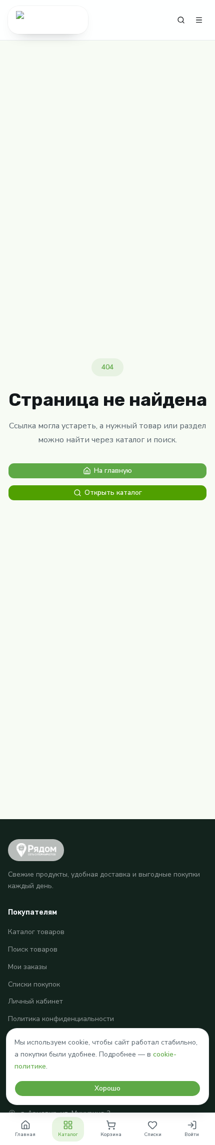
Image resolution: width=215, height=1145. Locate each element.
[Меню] (199, 20)
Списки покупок (34, 984)
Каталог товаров (36, 932)
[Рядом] (48, 20)
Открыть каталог (113, 492)
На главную (113, 470)
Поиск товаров (33, 949)
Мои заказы (27, 967)
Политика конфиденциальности (61, 1019)
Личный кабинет (35, 1001)
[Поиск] (181, 20)
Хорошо (107, 1088)
